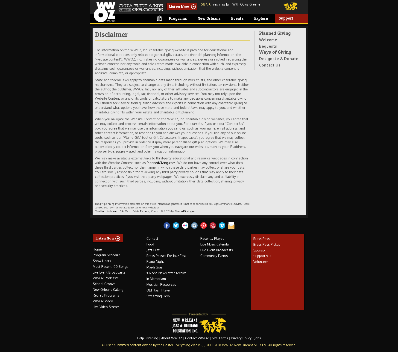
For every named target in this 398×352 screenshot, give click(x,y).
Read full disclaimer (106, 211)
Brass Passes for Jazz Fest (166, 256)
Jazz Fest (153, 250)
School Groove (104, 284)
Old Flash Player (158, 290)
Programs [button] (178, 18)
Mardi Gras (154, 267)
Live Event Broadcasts (109, 272)
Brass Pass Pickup (266, 244)
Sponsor (259, 250)
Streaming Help (158, 296)
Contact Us (269, 65)
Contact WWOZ (197, 338)
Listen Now (179, 6)
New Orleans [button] (210, 18)
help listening (147, 338)
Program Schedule (107, 255)
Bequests (268, 46)
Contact (152, 238)
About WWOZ (171, 338)
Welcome (268, 40)
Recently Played (212, 238)
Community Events (214, 256)
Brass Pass (261, 239)
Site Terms (220, 338)
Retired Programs (106, 295)
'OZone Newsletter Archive (166, 273)
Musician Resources (161, 284)
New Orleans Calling (108, 289)
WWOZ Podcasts (106, 278)
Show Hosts (102, 261)
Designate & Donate (278, 58)
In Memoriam (156, 279)
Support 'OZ (262, 256)
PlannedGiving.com (161, 163)
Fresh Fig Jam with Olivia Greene (236, 4)
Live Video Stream (106, 307)
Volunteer (260, 262)
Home (97, 249)
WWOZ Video (103, 301)
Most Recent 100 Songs (110, 266)
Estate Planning (141, 211)
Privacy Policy (241, 338)
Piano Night (155, 261)
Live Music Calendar (215, 244)
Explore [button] (261, 18)
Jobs (258, 338)
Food (150, 244)
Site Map (125, 211)
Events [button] (238, 18)
